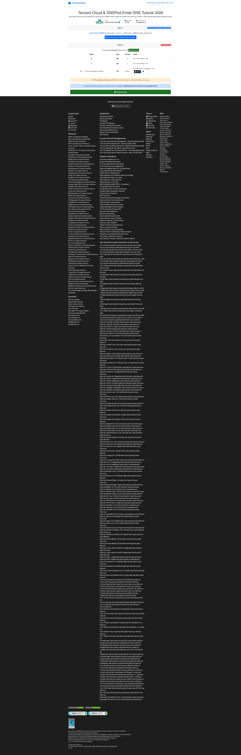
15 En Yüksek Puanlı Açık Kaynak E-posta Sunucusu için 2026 (121, 266)
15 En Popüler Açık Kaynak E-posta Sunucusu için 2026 (121, 261)
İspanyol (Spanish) (165, 160)
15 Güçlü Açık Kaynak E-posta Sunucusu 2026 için (119, 593)
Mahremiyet (165, 3)
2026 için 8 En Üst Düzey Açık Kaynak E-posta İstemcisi (122, 514)
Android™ (73, 121)
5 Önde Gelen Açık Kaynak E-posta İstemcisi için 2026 (121, 280)
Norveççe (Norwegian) (163, 149)
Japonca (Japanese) (166, 144)
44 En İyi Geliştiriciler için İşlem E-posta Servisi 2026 (117, 148)
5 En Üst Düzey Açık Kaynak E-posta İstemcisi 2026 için (121, 610)
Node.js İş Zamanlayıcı (107, 213)
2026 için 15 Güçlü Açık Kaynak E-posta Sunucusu (119, 326)
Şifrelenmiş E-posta (153, 3)
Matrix (150, 123)
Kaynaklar (72, 296)
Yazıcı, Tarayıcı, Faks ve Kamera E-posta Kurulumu (81, 147)
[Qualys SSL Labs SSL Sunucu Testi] (76, 707)
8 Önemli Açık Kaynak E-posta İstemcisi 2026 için (120, 591)
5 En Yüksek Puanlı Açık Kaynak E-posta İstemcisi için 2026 (122, 271)
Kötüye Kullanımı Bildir (151, 151)
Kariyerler (149, 157)
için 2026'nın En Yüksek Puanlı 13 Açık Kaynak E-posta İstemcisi (122, 364)
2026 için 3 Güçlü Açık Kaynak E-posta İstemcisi (120, 420)
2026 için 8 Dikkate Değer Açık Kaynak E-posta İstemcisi (120, 477)
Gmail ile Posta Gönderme (77, 141)
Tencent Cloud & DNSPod (97, 33)
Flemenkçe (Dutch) (165, 124)
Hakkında (149, 137)
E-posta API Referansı (107, 123)
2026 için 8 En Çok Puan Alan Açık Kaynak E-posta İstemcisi (120, 350)
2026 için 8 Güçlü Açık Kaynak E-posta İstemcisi (119, 329)
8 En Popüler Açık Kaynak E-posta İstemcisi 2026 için (122, 628)
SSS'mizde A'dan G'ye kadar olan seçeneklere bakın (140, 86)
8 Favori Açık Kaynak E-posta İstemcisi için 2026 (120, 320)
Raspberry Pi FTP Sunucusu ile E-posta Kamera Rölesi (81, 151)
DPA (147, 148)
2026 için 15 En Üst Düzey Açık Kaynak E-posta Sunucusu (119, 510)
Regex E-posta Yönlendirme (109, 132)
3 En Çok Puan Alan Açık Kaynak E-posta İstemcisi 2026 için (121, 619)
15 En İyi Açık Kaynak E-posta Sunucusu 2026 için (120, 579)
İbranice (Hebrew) (165, 134)
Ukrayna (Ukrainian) (166, 168)
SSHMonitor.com (74, 322)
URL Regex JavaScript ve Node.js (111, 236)
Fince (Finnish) (164, 128)
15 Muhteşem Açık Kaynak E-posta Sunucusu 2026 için (121, 661)
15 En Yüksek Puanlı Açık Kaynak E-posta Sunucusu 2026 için (120, 632)
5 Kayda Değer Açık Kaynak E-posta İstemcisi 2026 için (120, 659)
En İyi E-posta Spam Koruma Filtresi (112, 164)
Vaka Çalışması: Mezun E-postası (111, 177)
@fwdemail (152, 121)
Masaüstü (73, 125)
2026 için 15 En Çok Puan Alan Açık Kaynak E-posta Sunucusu (120, 346)
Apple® (70, 116)
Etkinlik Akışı (150, 134)
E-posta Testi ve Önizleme (108, 193)
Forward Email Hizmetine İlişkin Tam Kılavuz (114, 198)
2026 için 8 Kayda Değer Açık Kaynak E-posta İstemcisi (121, 385)
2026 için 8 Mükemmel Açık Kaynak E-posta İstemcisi (120, 381)
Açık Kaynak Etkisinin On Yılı (109, 159)
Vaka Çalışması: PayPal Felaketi (111, 218)
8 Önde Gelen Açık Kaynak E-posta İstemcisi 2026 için (120, 643)
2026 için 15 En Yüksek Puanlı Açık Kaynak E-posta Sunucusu (120, 447)
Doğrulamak (134, 50)
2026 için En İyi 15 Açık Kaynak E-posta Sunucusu (122, 697)
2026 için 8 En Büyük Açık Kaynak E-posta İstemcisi (122, 396)
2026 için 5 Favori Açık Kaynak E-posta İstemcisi (121, 403)
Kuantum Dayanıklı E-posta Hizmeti (111, 220)
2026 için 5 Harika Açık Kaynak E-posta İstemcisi (121, 485)
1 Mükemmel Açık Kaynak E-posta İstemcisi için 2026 (121, 293)
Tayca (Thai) (163, 164)
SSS (171, 3)
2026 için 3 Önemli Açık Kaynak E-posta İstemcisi (119, 324)
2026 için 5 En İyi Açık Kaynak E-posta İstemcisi (119, 333)
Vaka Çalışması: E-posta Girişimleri (111, 229)
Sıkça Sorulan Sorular (121, 106)
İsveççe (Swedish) (165, 162)
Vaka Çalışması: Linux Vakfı (109, 182)
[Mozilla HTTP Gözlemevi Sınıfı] (92, 707)
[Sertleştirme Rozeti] (71, 723)
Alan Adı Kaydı (73, 308)
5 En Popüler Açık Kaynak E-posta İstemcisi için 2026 (120, 263)
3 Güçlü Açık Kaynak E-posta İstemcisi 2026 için (121, 681)
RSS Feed (151, 128)
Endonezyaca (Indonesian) (164, 139)
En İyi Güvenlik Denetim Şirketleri (111, 171)
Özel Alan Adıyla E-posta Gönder (79, 139)
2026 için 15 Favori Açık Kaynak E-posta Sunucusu (119, 400)
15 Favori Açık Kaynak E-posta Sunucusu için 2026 (120, 317)
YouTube (151, 125)
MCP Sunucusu (105, 195)
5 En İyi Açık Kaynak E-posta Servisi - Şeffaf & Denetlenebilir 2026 (122, 146)
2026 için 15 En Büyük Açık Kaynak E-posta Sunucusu (119, 393)
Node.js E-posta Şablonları (109, 211)
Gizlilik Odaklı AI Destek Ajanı (110, 173)
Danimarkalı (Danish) (166, 122)
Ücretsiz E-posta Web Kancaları (110, 125)
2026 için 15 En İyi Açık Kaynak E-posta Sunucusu (120, 331)
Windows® (72, 119)
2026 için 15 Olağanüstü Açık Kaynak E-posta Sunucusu (118, 373)
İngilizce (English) (165, 126)
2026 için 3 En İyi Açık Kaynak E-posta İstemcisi (120, 426)
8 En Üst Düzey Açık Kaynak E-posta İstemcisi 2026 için (121, 693)
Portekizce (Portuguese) (164, 155)
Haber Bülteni (152, 116)
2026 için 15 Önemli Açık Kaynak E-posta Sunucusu (120, 322)
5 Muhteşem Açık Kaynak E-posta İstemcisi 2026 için (120, 663)
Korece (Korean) (165, 146)
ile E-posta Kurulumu (79, 155)
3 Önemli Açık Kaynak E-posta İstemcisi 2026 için (120, 677)
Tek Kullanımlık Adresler (76, 306)
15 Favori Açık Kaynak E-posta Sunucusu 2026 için (121, 584)
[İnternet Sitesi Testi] (77, 713)
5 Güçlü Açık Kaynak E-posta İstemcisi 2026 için (118, 595)
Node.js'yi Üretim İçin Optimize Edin (112, 200)
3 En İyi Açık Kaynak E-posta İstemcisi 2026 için (122, 602)
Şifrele (138, 72)
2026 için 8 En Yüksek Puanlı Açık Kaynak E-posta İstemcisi (120, 452)
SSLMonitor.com (73, 324)
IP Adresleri (104, 121)
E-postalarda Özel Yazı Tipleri (110, 186)
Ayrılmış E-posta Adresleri (76, 313)
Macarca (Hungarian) (166, 136)
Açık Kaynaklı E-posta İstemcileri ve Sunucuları (119, 242)
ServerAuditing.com (74, 320)
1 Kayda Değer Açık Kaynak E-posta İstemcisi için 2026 (120, 300)
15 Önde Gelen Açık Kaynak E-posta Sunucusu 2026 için (121, 640)
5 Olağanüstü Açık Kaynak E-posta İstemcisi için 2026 (122, 288)
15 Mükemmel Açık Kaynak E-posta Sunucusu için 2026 (122, 290)
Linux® (72, 123)
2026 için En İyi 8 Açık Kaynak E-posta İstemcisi (121, 699)
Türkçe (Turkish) (165, 166)
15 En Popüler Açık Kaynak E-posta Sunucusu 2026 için (121, 623)
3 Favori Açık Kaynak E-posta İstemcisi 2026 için (120, 672)
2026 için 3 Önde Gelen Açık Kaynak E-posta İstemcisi (120, 369)
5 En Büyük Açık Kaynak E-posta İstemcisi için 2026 (122, 315)
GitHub (150, 119)
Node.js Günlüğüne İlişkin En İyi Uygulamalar (115, 168)
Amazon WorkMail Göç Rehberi (110, 162)
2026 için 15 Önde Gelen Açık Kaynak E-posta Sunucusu (121, 367)
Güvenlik (149, 139)
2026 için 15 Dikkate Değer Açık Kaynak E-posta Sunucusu (121, 472)
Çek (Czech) (163, 120)
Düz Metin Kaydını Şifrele (78, 311)
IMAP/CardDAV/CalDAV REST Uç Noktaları (114, 184)
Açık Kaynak (104, 134)
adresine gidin (159, 28)
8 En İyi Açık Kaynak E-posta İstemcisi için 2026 (119, 247)
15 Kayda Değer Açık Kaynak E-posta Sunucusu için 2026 (121, 296)
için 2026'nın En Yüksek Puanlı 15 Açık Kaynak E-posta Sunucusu (122, 359)
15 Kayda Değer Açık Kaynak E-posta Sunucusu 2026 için (121, 656)
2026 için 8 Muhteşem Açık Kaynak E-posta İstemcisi (120, 390)
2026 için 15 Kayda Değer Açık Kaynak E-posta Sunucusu (122, 383)
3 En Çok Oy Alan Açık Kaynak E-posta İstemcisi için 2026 (122, 259)
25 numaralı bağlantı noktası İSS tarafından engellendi (82, 291)
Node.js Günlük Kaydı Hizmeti (110, 216)
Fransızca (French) (165, 130)
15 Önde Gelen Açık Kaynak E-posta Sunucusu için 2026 (121, 275)
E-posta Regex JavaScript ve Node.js (112, 191)
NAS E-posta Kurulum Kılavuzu (78, 143)
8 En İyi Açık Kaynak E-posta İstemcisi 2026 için (119, 582)
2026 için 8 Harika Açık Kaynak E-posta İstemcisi (121, 576)
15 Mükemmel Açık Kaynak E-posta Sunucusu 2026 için (121, 651)
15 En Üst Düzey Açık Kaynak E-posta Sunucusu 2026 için (119, 605)
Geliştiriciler (104, 113)
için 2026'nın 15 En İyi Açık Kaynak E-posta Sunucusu (120, 336)
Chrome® (73, 128)
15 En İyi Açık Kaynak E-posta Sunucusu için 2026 (120, 245)
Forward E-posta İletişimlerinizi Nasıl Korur (114, 234)
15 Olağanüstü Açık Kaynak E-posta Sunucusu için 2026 (121, 285)
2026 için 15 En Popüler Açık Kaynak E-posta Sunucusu (121, 354)
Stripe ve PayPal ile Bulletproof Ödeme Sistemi (115, 232)
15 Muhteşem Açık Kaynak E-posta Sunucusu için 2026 (121, 305)
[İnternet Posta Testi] (97, 713)
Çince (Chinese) (164, 118)
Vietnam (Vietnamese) (164, 171)
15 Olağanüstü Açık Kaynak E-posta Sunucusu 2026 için (120, 645)
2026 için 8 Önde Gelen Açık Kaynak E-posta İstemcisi (120, 544)
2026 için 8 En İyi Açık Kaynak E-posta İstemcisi (118, 489)
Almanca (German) (165, 132)
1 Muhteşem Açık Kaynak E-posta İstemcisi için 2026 (122, 308)
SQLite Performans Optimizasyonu (111, 225)
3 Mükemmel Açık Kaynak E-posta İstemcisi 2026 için (121, 654)
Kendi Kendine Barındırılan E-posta (111, 128)
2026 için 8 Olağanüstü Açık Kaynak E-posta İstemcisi (121, 376)
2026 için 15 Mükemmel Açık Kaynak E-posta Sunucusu (121, 378)
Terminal (73, 130)
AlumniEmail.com (74, 315)
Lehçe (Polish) (164, 152)
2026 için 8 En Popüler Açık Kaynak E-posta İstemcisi (120, 356)
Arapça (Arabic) (164, 116)
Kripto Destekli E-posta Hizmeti (110, 202)
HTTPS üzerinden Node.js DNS (110, 209)
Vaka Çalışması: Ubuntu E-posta (110, 180)
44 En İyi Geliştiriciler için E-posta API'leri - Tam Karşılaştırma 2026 (122, 150)
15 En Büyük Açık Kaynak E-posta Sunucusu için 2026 (121, 312)
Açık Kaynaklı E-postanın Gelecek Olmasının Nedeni (117, 238)
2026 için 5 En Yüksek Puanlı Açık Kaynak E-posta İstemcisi (122, 521)
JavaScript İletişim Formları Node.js (111, 207)
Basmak (148, 155)
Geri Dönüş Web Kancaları (109, 130)
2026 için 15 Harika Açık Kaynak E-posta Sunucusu (118, 481)
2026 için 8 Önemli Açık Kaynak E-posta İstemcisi (119, 498)
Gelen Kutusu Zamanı (75, 304)
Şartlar (148, 143)
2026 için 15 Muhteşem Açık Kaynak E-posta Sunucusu (121, 387)
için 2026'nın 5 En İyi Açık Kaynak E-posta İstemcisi (120, 341)
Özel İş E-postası (74, 299)
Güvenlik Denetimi (106, 119)
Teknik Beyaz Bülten (106, 116)
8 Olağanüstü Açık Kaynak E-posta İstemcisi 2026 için (119, 647)
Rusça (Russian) (165, 158)
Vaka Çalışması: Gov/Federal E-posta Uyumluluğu (116, 175)
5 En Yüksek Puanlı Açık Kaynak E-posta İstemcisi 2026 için (121, 637)
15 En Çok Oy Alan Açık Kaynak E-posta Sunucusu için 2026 (121, 255)
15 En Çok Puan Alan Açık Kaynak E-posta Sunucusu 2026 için (122, 614)
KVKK (148, 146)
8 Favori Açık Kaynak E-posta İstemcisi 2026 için (120, 586)
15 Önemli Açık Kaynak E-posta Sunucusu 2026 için (121, 589)
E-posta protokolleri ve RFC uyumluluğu (113, 189)
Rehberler (72, 133)
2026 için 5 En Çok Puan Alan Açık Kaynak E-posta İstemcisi (121, 438)
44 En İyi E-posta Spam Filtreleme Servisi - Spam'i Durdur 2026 (121, 152)
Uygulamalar (73, 113)
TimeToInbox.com (74, 317)
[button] (143, 71)
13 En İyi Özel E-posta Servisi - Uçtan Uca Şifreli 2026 (118, 143)
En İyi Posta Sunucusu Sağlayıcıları (112, 166)
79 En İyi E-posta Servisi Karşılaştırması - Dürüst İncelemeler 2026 (122, 141)
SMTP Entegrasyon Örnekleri (78, 137)
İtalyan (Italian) (164, 142)
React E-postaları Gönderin (109, 227)
